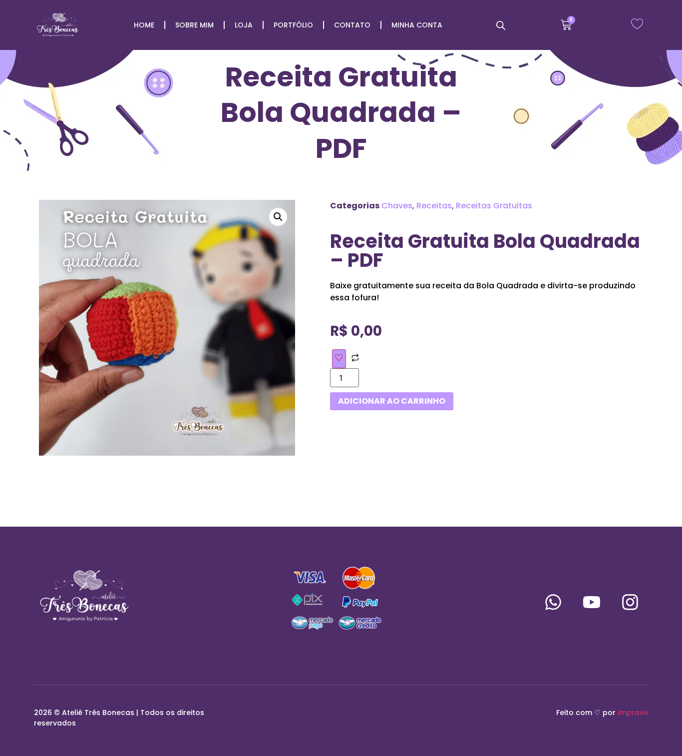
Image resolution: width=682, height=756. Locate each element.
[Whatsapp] (553, 602)
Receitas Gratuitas (494, 205)
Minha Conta (416, 25)
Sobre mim (194, 25)
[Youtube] (592, 602)
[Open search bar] (501, 25)
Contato (352, 25)
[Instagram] (630, 602)
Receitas (434, 205)
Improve (633, 713)
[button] (278, 217)
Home (144, 25)
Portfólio (293, 25)
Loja (244, 25)
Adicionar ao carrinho (391, 401)
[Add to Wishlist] (339, 358)
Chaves (396, 205)
